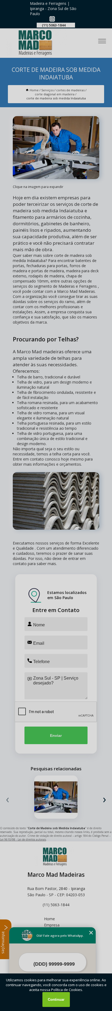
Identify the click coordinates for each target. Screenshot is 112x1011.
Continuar (56, 999)
